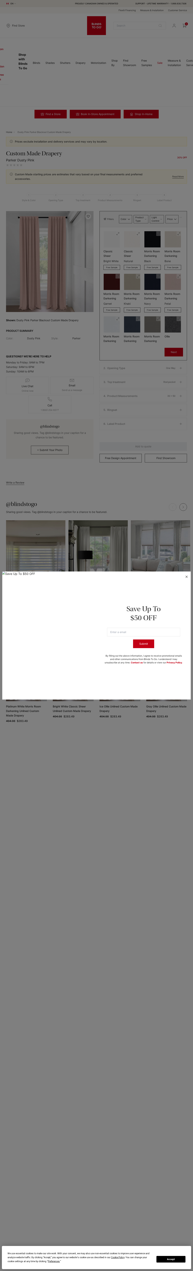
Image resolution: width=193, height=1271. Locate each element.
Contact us (137, 662)
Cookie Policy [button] (117, 1257)
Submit (143, 643)
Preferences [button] (54, 1261)
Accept (171, 1259)
